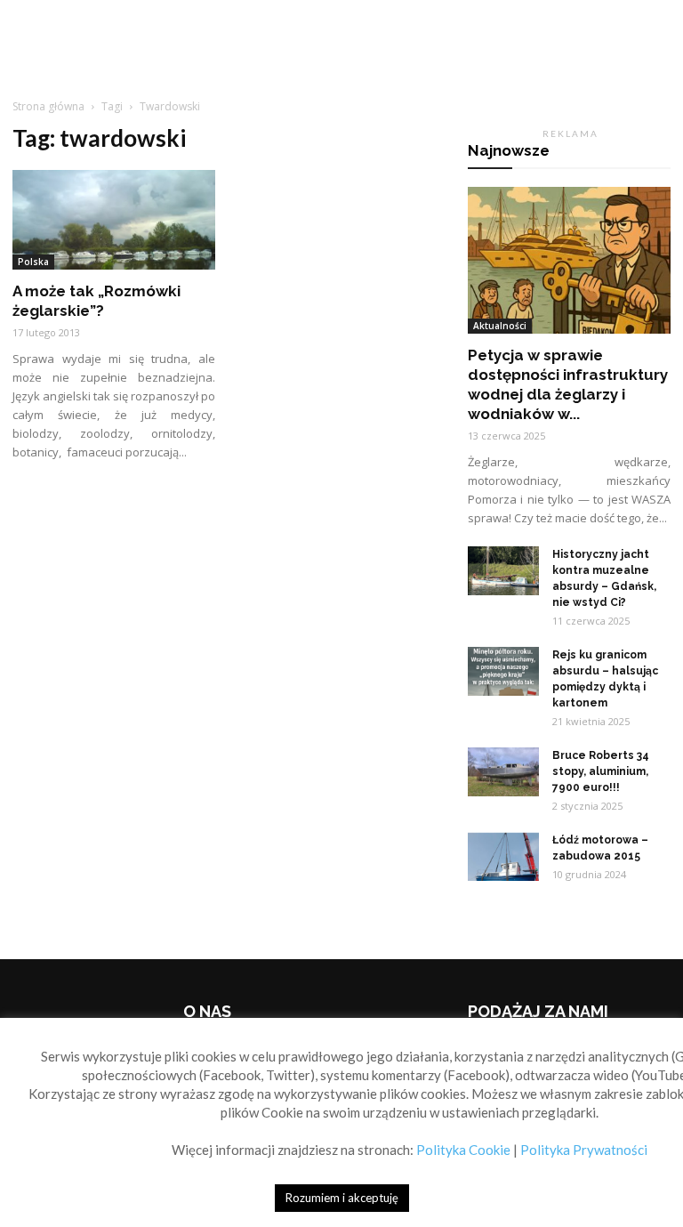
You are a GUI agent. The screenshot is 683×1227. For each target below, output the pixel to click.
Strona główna (48, 106)
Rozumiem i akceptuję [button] (341, 1198)
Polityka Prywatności (583, 1150)
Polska (33, 261)
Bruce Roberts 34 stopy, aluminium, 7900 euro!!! (600, 771)
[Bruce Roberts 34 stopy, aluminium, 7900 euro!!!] (503, 771)
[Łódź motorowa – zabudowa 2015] (503, 856)
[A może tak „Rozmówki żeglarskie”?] (113, 220)
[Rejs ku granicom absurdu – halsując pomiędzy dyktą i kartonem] (503, 671)
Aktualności (499, 325)
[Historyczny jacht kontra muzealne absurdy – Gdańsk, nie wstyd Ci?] (503, 570)
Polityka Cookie (463, 1150)
